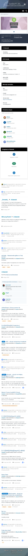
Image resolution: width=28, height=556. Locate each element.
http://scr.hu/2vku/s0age (12, 274)
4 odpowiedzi (17, 427)
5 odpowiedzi (16, 540)
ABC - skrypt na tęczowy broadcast (16, 341)
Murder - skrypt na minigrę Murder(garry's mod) (12, 368)
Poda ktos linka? (10, 525)
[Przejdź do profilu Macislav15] (4, 132)
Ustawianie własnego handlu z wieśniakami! (11, 242)
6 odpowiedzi (16, 505)
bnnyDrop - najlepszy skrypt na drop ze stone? (12, 249)
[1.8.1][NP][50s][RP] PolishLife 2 (10, 325)
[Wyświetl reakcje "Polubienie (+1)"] (23, 387)
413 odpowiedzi (17, 519)
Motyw (6, 550)
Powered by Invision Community (14, 553)
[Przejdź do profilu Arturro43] (3, 285)
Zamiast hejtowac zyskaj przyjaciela (9, 468)
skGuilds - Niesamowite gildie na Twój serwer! (12, 185)
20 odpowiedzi (17, 337)
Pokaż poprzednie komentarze (12, 281)
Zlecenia (5, 395)
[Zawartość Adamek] (14, 31)
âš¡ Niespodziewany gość (7, 489)
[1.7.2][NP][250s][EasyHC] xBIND (9, 411)
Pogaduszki (4, 310)
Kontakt (20, 550)
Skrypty (3, 344)
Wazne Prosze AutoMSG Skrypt (10, 392)
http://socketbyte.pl (7, 99)
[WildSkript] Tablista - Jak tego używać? (10, 193)
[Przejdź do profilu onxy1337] (4, 122)
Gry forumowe (5, 514)
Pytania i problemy (6, 477)
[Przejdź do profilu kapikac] (4, 127)
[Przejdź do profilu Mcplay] (4, 117)
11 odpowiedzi (15, 319)
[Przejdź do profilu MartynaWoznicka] (4, 142)
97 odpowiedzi (15, 265)
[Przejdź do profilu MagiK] (3, 293)
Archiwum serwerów (6, 419)
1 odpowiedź (17, 403)
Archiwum (3, 260)
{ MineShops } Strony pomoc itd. (10, 307)
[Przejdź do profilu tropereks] (3, 300)
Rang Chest (4, 474)
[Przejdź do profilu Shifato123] (4, 137)
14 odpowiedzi (16, 353)
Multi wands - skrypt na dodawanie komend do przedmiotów (11, 494)
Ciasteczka (14, 552)
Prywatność (13, 550)
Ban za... (3, 511)
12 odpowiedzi (17, 387)
